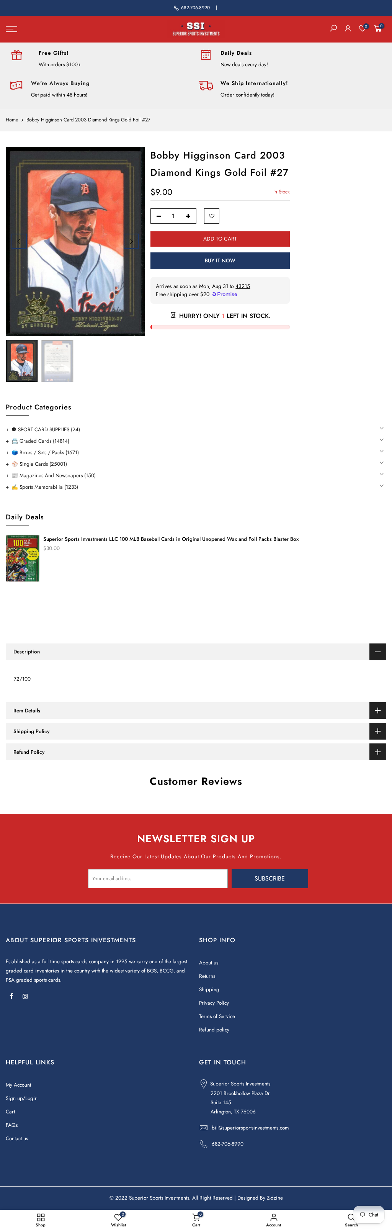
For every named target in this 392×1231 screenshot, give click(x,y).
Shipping (209, 989)
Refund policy (214, 1029)
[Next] (131, 241)
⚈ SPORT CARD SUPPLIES (45, 429)
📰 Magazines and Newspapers (53, 475)
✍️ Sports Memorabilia (44, 487)
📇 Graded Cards (40, 441)
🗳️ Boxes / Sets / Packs (45, 452)
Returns (207, 976)
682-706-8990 (195, 7)
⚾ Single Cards (39, 464)
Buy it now (220, 260)
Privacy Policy (214, 1003)
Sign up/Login (22, 1098)
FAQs (12, 1125)
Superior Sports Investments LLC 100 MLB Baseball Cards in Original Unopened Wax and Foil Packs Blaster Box (171, 539)
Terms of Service (217, 1016)
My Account (18, 1085)
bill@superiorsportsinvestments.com (250, 1127)
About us (208, 962)
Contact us (17, 1138)
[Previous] (19, 241)
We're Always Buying (60, 83)
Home (12, 119)
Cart (10, 1111)
